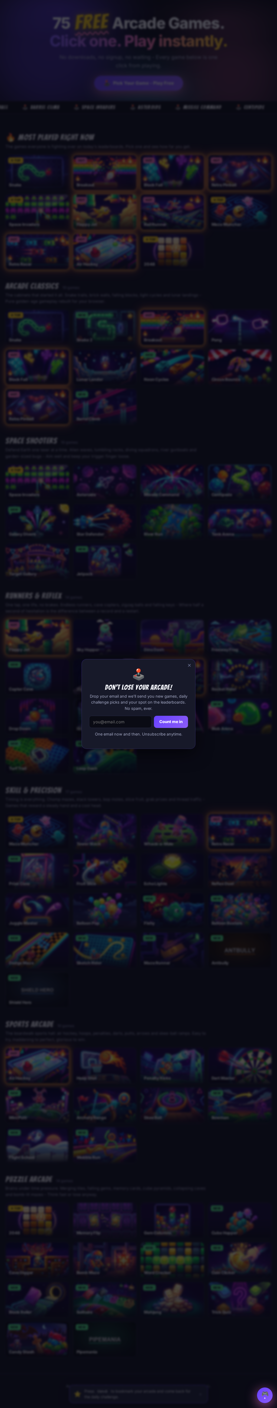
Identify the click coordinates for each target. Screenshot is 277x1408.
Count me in (171, 721)
